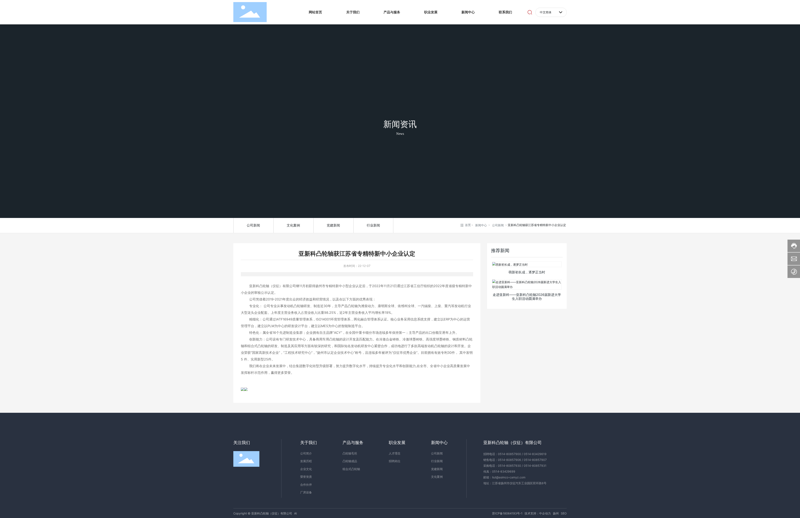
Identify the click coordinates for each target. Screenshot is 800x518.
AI (295, 513)
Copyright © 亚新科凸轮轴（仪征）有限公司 (262, 513)
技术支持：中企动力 (538, 513)
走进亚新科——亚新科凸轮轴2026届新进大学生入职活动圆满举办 (527, 297)
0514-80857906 (509, 460)
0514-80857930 (509, 465)
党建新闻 (333, 225)
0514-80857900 (509, 454)
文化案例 (293, 225)
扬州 (556, 513)
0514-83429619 (535, 454)
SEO (564, 513)
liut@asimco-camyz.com (508, 477)
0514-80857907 (535, 460)
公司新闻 (253, 225)
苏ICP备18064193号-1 (507, 513)
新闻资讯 (400, 124)
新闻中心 (481, 225)
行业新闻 (373, 225)
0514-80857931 (535, 465)
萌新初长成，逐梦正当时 (527, 272)
